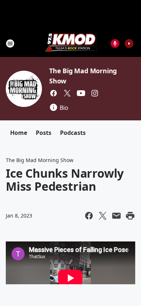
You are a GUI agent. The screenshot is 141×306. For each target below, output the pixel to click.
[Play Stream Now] (129, 43)
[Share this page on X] (103, 216)
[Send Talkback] (115, 43)
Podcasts (73, 133)
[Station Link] (70, 43)
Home (18, 133)
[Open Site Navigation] (10, 43)
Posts (43, 133)
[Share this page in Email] (116, 216)
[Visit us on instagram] (94, 93)
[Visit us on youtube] (81, 93)
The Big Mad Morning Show (39, 160)
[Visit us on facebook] (53, 93)
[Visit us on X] (67, 93)
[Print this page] (130, 216)
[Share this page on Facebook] (89, 216)
